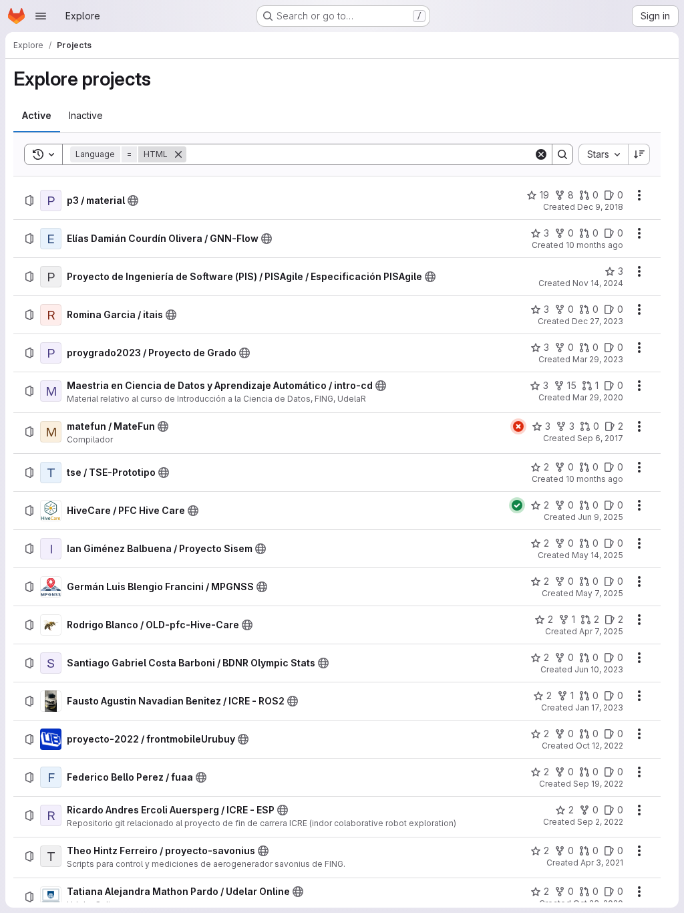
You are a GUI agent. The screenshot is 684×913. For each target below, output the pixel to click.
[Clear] (541, 154)
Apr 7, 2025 (601, 631)
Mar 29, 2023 (597, 359)
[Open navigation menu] (40, 16)
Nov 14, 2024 (597, 283)
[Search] (562, 154)
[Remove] (178, 154)
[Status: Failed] (518, 426)
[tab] (36, 115)
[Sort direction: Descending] (639, 154)
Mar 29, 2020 (597, 397)
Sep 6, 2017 (600, 438)
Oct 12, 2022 (599, 746)
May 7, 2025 (599, 593)
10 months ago (594, 245)
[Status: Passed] (517, 505)
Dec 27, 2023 (597, 321)
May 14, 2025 (597, 555)
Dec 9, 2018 (600, 207)
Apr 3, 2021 (601, 863)
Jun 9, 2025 (600, 517)
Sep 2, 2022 (600, 822)
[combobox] (603, 154)
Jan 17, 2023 (599, 707)
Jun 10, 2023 (598, 669)
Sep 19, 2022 (598, 784)
